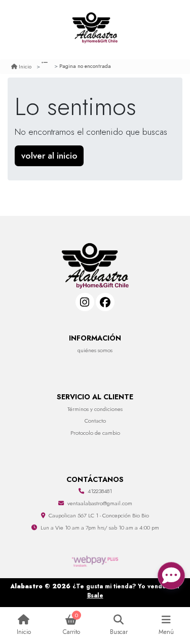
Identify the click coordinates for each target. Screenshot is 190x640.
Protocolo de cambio (95, 433)
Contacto (95, 421)
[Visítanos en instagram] (84, 302)
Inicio (25, 66)
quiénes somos (95, 350)
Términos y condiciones (95, 409)
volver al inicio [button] (49, 155)
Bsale (95, 595)
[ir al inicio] (95, 252)
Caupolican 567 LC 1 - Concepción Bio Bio (99, 515)
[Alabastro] (95, 30)
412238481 (100, 491)
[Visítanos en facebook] (105, 302)
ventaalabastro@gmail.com (99, 503)
